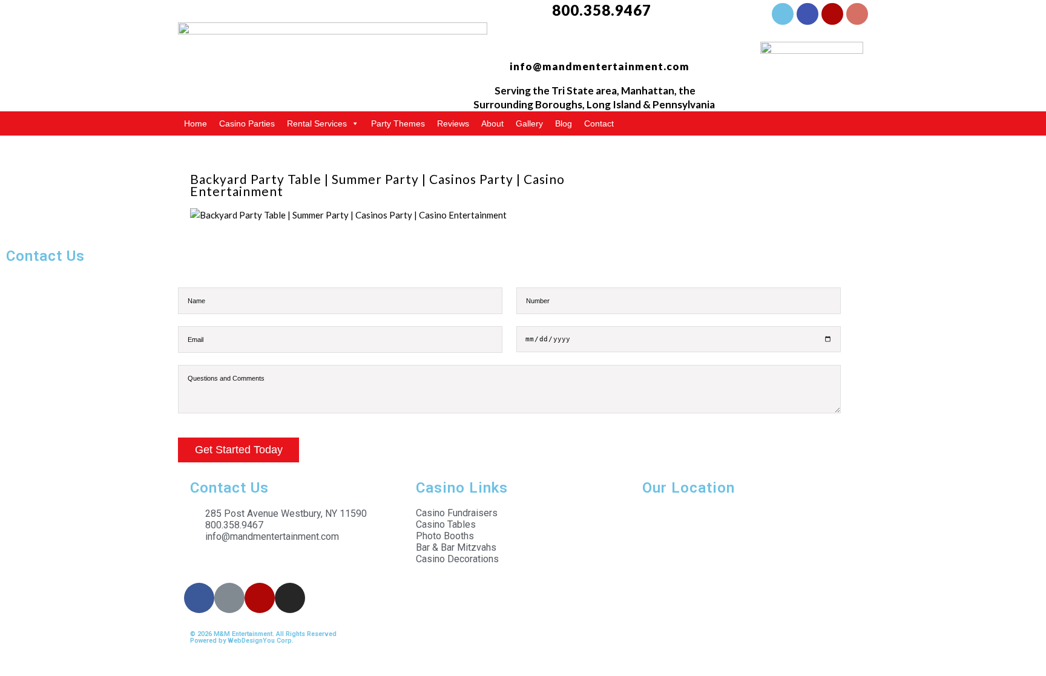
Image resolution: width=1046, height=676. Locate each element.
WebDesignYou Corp (260, 641)
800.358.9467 (601, 10)
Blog (563, 123)
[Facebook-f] (783, 14)
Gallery (529, 123)
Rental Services (317, 123)
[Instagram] (857, 14)
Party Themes (398, 123)
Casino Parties (247, 123)
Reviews (453, 123)
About (492, 123)
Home (195, 123)
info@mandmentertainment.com (599, 66)
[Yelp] (832, 14)
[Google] (807, 14)
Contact (599, 123)
